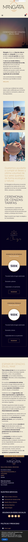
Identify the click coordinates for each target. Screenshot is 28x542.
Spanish (17, 0)
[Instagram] (9, 516)
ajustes (20, 536)
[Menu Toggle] (2, 15)
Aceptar (4, 539)
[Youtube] (15, 516)
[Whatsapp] (19, 516)
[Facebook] (12, 516)
